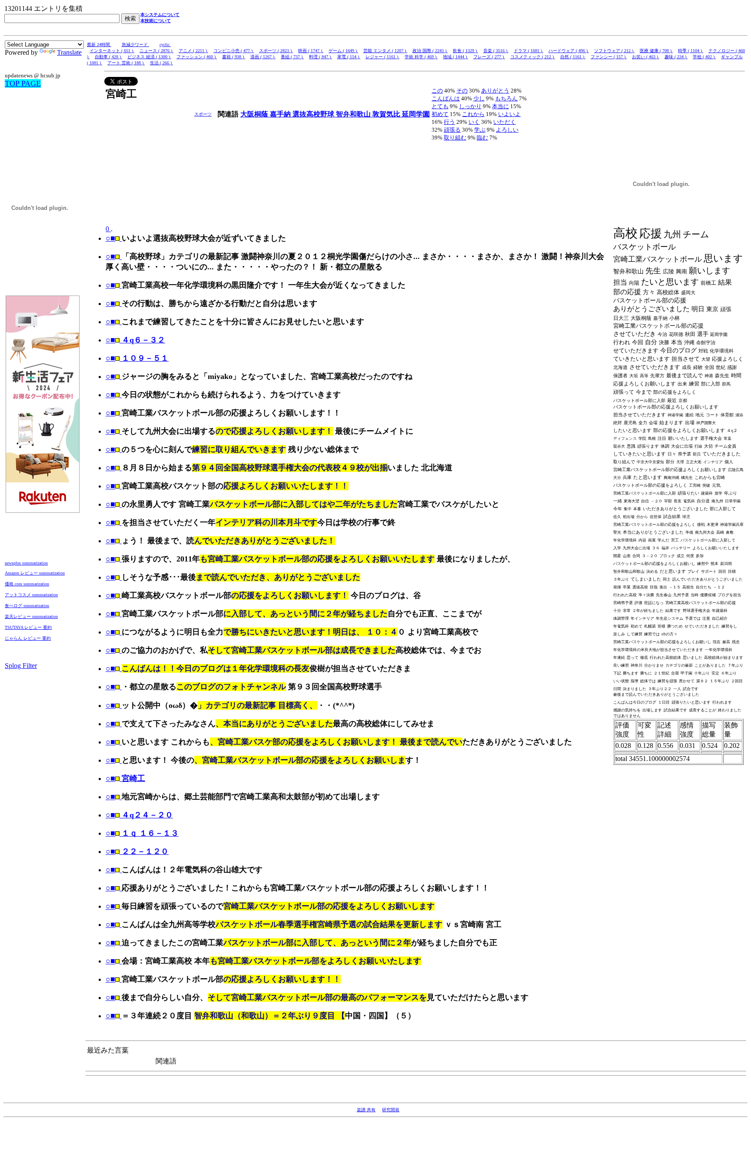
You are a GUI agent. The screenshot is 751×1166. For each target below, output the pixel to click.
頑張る (452, 129)
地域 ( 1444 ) (455, 56)
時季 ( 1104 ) (690, 50)
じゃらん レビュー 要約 (28, 638)
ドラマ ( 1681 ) (528, 50)
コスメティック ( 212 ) (532, 56)
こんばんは (446, 98)
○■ (110, 238)
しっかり (470, 106)
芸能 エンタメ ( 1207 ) (385, 50)
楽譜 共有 (366, 1109)
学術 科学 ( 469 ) (421, 56)
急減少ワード (135, 44)
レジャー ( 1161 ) (382, 56)
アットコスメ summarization (31, 594)
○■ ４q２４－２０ (139, 815)
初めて (440, 114)
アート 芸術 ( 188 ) (126, 62)
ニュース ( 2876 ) (156, 50)
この (437, 90)
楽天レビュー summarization (31, 616)
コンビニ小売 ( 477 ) (233, 50)
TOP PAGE (23, 83)
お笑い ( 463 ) (645, 56)
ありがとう (495, 90)
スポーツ (203, 114)
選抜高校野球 (314, 114)
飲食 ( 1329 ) (465, 50)
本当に (500, 106)
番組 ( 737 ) (292, 56)
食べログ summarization (27, 605)
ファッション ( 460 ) (196, 56)
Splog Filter (21, 665)
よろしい (507, 129)
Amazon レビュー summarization (35, 573)
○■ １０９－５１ (137, 358)
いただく (504, 122)
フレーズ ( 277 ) (489, 56)
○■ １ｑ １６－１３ (142, 833)
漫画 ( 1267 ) (263, 56)
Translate (69, 52)
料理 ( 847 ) (320, 56)
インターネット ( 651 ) (112, 50)
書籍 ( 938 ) (233, 56)
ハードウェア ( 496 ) (568, 50)
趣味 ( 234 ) (676, 56)
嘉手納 (281, 114)
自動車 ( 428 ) (108, 56)
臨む (482, 137)
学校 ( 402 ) (704, 56)
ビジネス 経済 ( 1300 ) (149, 56)
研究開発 (390, 1109)
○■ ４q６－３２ (135, 340)
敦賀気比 (387, 114)
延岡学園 (416, 114)
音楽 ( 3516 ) (495, 50)
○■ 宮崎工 (125, 778)
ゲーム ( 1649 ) (343, 50)
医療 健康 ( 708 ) (656, 50)
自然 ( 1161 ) (572, 56)
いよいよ (509, 114)
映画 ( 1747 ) (310, 50)
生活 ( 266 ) (161, 62)
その (462, 90)
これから (473, 114)
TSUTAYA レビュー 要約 (28, 627)
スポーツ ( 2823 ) (276, 50)
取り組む (455, 137)
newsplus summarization (26, 563)
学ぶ (479, 129)
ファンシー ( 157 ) (609, 56)
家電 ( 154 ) (348, 56)
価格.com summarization (27, 583)
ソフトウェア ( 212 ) (614, 50)
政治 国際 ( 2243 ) (430, 50)
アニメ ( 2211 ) (193, 50)
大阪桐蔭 (255, 114)
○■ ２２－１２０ (137, 851)
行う (449, 122)
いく (474, 122)
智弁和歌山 (354, 114)
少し (479, 98)
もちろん (506, 98)
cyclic (165, 44)
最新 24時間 (99, 44)
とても (440, 106)
